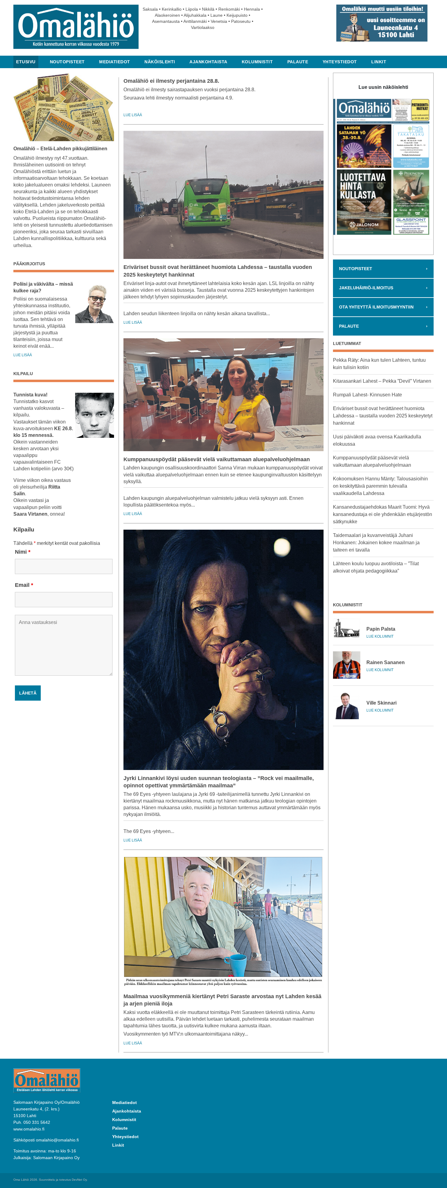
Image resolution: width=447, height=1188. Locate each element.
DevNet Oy (79, 1179)
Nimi (22, 552)
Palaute (297, 61)
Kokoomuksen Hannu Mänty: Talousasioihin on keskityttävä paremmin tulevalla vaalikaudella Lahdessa (380, 486)
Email (24, 585)
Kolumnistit (257, 61)
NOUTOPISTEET (383, 268)
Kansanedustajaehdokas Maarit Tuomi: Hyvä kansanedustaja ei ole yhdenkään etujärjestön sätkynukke (382, 514)
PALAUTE (383, 326)
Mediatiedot (114, 61)
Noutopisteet (67, 61)
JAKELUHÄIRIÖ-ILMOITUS (383, 287)
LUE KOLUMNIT (379, 636)
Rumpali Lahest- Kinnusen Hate (367, 394)
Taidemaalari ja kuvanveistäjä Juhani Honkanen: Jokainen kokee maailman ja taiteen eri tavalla (376, 542)
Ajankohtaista (208, 61)
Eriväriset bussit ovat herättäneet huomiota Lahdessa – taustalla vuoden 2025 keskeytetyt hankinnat (382, 416)
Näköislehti (159, 61)
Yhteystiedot (340, 61)
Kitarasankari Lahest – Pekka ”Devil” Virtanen (382, 381)
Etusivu (26, 61)
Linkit (378, 61)
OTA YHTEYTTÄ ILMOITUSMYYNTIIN (383, 307)
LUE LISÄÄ (22, 355)
